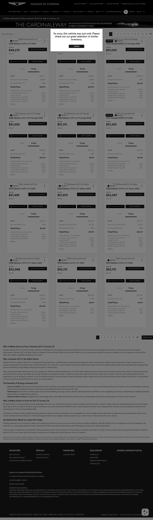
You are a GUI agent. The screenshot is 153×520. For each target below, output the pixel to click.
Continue (76, 46)
